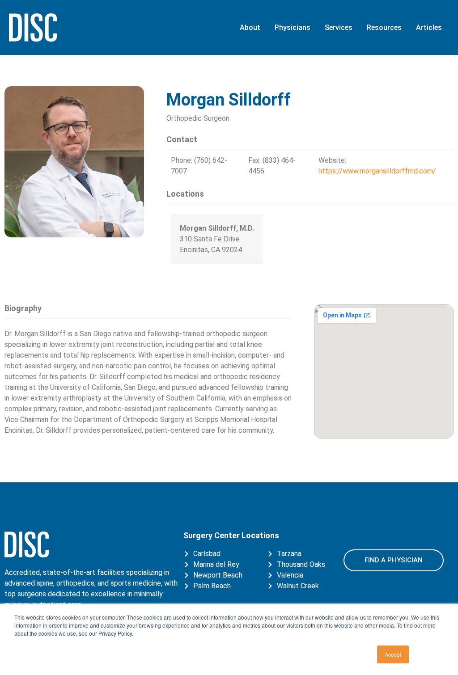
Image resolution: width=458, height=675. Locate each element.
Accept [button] (393, 654)
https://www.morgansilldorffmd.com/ (377, 171)
